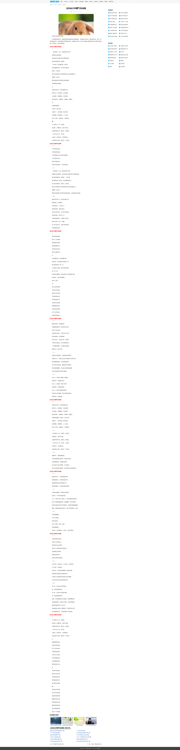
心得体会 (96, 1)
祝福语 (106, 1)
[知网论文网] (54, 2)
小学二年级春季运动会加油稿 (84, 737)
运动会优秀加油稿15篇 (56, 739)
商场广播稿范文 (113, 33)
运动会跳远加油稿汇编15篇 (83, 741)
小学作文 (66, 1)
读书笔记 (101, 1)
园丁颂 (122, 51)
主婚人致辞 (112, 21)
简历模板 (81, 1)
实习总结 (71, 1)
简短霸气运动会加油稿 (58, 744)
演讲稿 (86, 1)
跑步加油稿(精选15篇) (82, 739)
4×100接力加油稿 (81, 730)
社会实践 (123, 66)
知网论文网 (88, 748)
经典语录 (111, 1)
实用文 (59, 4)
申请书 (76, 1)
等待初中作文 (124, 33)
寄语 (111, 66)
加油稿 (64, 4)
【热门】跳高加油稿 (55, 737)
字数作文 (112, 60)
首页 (61, 1)
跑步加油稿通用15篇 (55, 734)
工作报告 (112, 63)
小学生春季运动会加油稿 (83, 734)
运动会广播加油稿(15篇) (96, 744)
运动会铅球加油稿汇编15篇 (83, 732)
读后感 (90, 1)
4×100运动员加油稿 (55, 732)
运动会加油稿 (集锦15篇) (56, 741)
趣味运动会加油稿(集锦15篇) (57, 730)
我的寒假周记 (113, 57)
